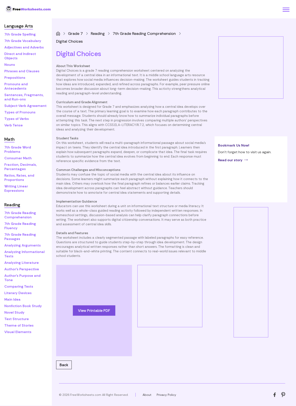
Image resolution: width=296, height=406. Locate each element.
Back (64, 364)
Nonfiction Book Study (23, 306)
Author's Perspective (21, 269)
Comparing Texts (18, 286)
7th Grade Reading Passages (20, 236)
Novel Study (14, 312)
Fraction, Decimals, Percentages (20, 166)
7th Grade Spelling (20, 34)
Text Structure (16, 319)
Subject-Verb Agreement (25, 105)
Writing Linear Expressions (16, 188)
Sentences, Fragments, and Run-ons (24, 97)
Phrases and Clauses (21, 71)
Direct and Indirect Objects (20, 56)
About (147, 395)
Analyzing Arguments (22, 245)
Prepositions (14, 77)
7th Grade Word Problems (17, 149)
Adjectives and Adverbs (24, 47)
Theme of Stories (19, 325)
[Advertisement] (174, 295)
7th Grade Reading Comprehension (20, 215)
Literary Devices (18, 293)
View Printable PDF (94, 310)
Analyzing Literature (21, 262)
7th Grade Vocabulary (22, 41)
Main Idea (12, 299)
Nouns (9, 64)
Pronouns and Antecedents (16, 86)
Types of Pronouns (20, 112)
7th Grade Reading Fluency (20, 225)
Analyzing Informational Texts (24, 254)
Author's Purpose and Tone (22, 277)
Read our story (230, 160)
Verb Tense (13, 125)
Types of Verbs (16, 118)
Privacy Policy (166, 395)
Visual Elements (17, 332)
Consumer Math (18, 158)
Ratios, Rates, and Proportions (19, 177)
